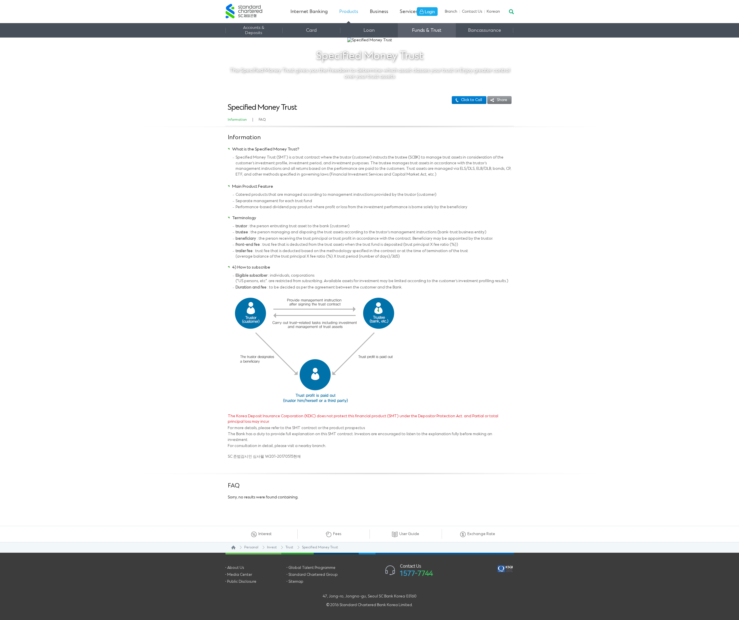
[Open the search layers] (511, 11)
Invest (272, 547)
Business (379, 11)
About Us (235, 567)
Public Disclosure (241, 581)
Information (237, 120)
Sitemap (295, 581)
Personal (251, 547)
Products (348, 11)
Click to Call (471, 100)
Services (409, 11)
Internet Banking (309, 11)
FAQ (262, 120)
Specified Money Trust (320, 547)
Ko (493, 11)
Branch (451, 11)
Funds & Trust (426, 30)
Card (311, 30)
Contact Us (472, 11)
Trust (289, 547)
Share (502, 100)
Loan (369, 30)
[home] (230, 547)
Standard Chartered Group (313, 574)
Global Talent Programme (311, 567)
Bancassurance (484, 30)
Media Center (239, 574)
